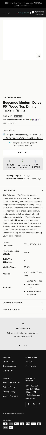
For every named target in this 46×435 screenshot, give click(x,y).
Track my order (9, 366)
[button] (23, 119)
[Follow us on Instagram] (34, 404)
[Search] (9, 13)
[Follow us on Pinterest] (39, 404)
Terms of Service (10, 396)
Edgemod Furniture (13, 97)
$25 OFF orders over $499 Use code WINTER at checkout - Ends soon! (23, 4)
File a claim (8, 371)
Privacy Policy (9, 391)
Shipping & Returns (12, 303)
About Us (29, 361)
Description (9, 190)
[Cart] (31, 13)
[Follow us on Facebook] (28, 404)
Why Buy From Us (11, 310)
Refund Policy (9, 387)
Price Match (31, 366)
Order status (8, 361)
